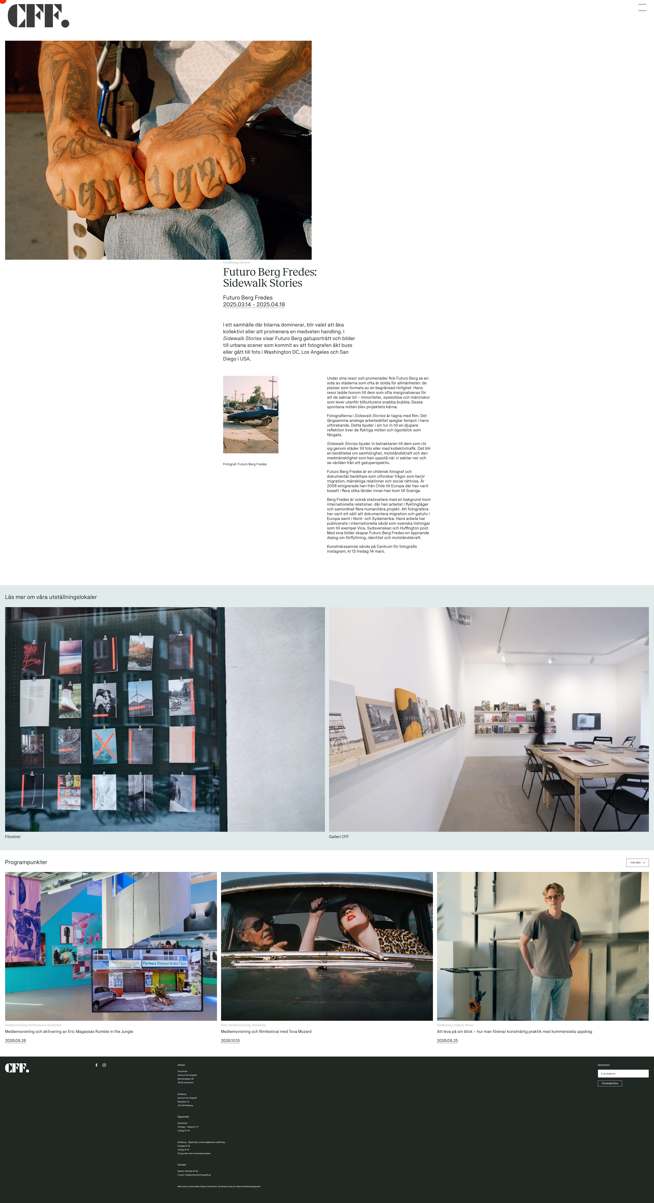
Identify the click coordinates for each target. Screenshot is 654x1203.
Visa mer (635, 862)
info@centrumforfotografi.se (198, 1175)
